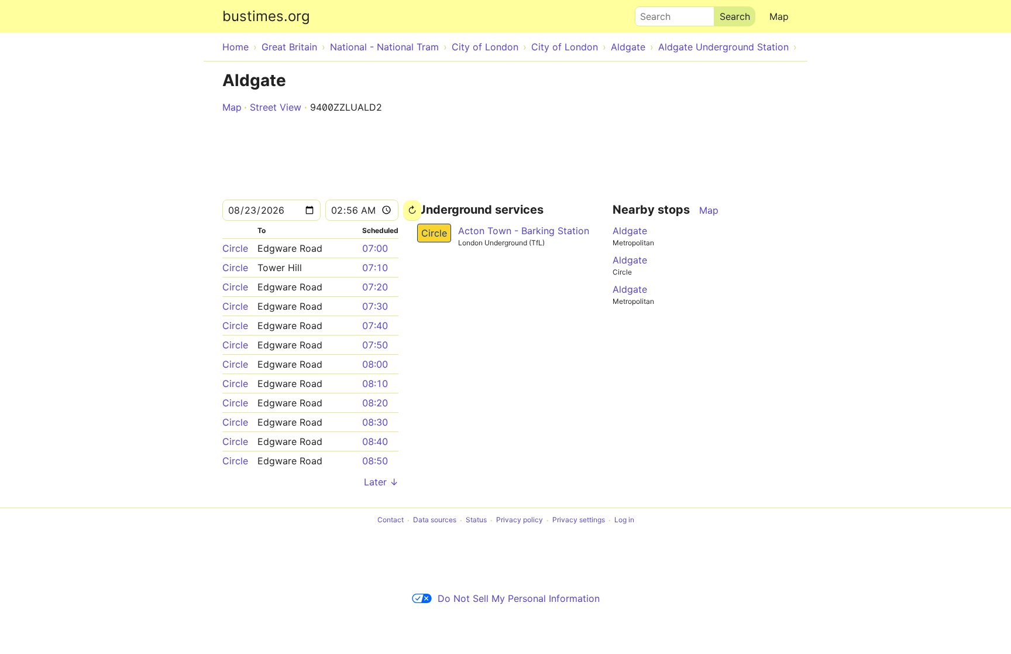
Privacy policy (519, 520)
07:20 (375, 287)
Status (476, 520)
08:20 (375, 403)
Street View (275, 107)
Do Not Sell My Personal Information (519, 598)
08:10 (375, 383)
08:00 (375, 364)
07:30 (375, 306)
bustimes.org (266, 16)
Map (779, 16)
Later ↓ (381, 482)
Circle (235, 248)
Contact (390, 520)
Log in (624, 520)
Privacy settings (578, 520)
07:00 (375, 248)
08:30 (375, 422)
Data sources (434, 520)
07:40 (375, 325)
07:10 (375, 267)
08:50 (375, 461)
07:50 (375, 345)
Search (650, 13)
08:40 (375, 441)
